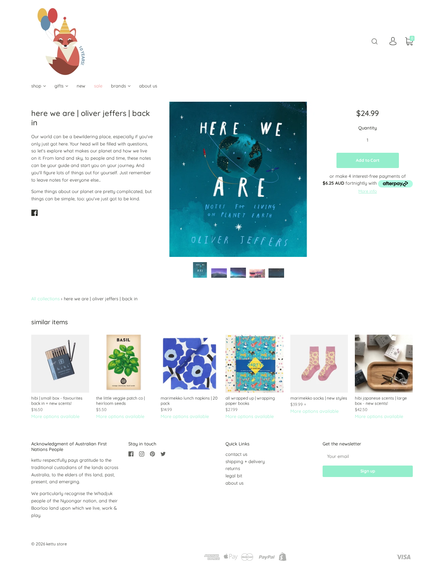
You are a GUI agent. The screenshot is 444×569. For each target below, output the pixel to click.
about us (148, 86)
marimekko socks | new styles (318, 398)
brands (119, 86)
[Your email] (368, 456)
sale (98, 86)
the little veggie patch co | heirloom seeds (120, 400)
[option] (238, 179)
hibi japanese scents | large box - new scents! (381, 400)
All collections (45, 298)
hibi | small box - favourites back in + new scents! (57, 400)
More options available (55, 416)
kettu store (56, 543)
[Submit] (374, 41)
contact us (236, 454)
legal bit (233, 475)
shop (37, 86)
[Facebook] (34, 212)
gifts (59, 86)
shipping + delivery (245, 461)
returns (232, 468)
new (81, 86)
